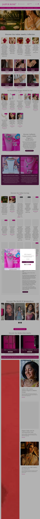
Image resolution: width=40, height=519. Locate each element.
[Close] (34, 250)
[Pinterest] (28, 264)
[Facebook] (24, 264)
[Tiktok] (27, 264)
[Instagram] (26, 264)
